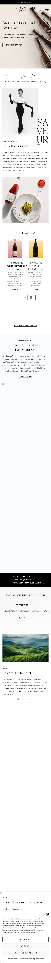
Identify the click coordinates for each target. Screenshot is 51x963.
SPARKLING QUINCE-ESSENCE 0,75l (35, 266)
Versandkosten (17, 292)
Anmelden (46, 909)
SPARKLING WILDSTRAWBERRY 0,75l (17, 266)
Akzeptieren (26, 939)
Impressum (40, 959)
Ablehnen (25, 946)
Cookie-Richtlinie (12, 959)
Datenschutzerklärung (27, 959)
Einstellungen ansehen (25, 953)
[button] (47, 914)
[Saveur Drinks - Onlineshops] (25, 9)
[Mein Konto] (40, 10)
